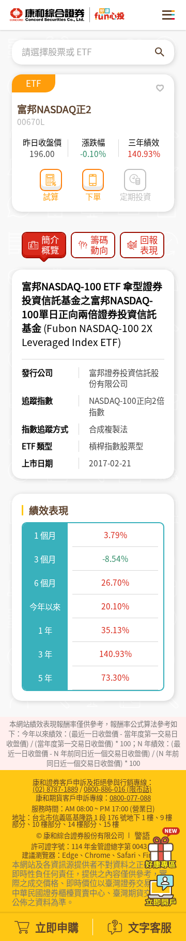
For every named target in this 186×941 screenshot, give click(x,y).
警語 (142, 835)
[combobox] (88, 52)
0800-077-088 (130, 797)
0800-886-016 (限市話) (118, 788)
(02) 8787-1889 (55, 788)
